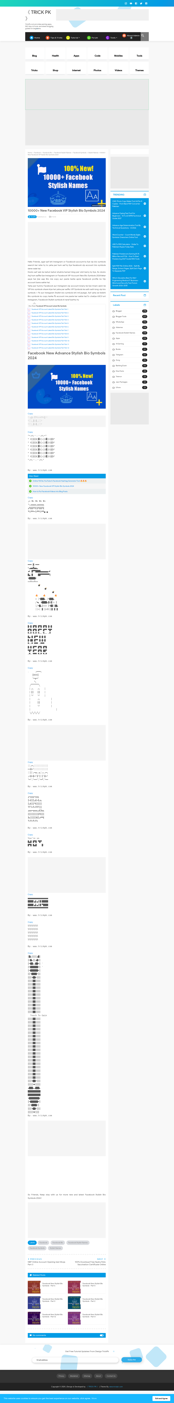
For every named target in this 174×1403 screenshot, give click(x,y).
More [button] (94, 1398)
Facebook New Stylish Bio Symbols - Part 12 (52, 1315)
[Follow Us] (146, 2)
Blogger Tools (121, 316)
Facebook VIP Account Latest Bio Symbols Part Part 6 (50, 327)
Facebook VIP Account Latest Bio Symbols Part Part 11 (50, 344)
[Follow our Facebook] (136, 2)
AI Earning (120, 344)
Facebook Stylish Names (78, 1243)
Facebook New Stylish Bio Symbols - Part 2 (93, 1300)
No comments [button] (39, 1335)
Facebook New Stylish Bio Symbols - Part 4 (93, 1315)
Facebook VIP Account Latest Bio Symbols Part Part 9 (50, 337)
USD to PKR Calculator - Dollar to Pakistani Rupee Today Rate (125, 245)
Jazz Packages (121, 382)
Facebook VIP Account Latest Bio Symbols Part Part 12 (50, 348)
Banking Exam (121, 366)
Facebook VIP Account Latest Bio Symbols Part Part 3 (50, 316)
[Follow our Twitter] (141, 2)
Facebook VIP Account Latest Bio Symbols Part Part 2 (50, 313)
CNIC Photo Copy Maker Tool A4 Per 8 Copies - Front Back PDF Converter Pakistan (127, 203)
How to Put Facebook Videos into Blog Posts (50, 491)
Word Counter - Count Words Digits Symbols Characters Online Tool (126, 236)
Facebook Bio (57, 1243)
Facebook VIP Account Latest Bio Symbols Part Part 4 (50, 320)
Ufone (118, 387)
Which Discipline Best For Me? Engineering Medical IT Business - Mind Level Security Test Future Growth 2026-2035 (125, 282)
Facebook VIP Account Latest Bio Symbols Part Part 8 (50, 334)
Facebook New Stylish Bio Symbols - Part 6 (52, 1284)
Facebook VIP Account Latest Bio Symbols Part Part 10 (50, 341)
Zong (118, 360)
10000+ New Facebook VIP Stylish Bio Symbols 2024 (53, 486)
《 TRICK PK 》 (92, 1387)
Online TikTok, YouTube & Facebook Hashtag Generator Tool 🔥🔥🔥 (60, 481)
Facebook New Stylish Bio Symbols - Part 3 (52, 1300)
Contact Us (111, 1376)
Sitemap (87, 1376)
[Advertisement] (102, 15)
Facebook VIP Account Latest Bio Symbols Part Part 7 (50, 330)
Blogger (119, 311)
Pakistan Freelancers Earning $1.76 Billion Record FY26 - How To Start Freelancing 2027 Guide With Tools (125, 256)
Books (118, 349)
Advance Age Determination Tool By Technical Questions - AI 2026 (126, 226)
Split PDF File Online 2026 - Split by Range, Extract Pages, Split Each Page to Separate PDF (127, 268)
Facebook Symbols (37, 1248)
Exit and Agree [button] (161, 1398)
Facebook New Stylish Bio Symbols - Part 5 (93, 1284)
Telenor (119, 376)
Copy (30, 413)
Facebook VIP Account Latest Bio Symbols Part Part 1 (50, 309)
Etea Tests (120, 371)
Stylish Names (55, 1248)
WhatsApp (120, 322)
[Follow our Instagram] (125, 2)
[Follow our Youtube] (130, 2)
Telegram (119, 355)
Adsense (119, 327)
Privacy (61, 1376)
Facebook (43, 1243)
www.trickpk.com (116, 1387)
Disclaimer (74, 1376)
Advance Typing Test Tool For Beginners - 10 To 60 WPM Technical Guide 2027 (126, 215)
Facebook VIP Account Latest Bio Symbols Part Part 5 (50, 323)
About (98, 1376)
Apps (118, 338)
